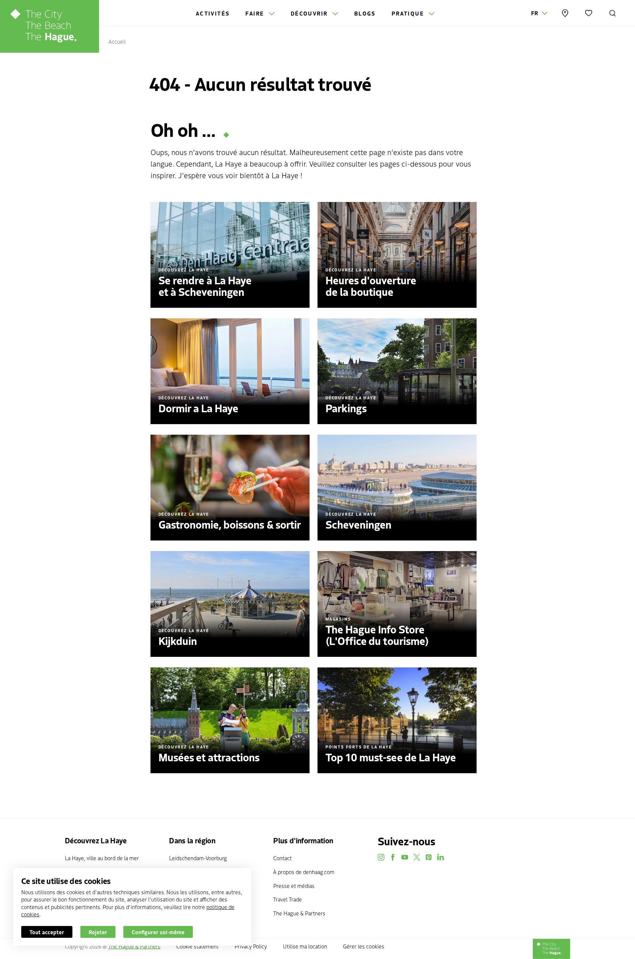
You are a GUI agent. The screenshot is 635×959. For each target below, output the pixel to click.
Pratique (409, 13)
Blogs (365, 13)
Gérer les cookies (363, 946)
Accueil (117, 41)
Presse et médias (294, 885)
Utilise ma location (305, 946)
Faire (255, 13)
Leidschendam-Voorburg (198, 857)
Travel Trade (287, 899)
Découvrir (310, 13)
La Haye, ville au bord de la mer (102, 857)
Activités (213, 13)
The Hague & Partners (299, 913)
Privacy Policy (250, 946)
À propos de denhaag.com (303, 871)
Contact (282, 857)
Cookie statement (197, 946)
